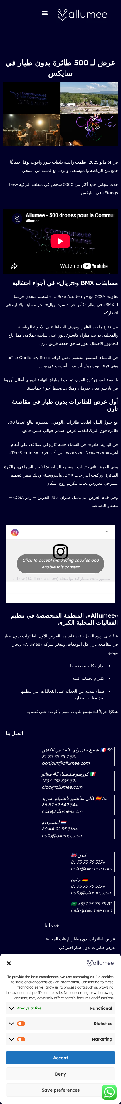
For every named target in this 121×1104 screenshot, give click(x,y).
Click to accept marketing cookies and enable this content (60, 564)
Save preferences (61, 1090)
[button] (9, 963)
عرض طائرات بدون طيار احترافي (87, 947)
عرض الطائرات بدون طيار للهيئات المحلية (80, 939)
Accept (60, 1058)
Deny (60, 1074)
